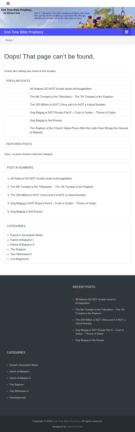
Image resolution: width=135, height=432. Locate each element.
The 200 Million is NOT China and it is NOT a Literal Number (67, 104)
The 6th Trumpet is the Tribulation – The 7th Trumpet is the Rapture (71, 96)
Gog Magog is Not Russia (46, 120)
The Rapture (18, 249)
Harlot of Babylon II (22, 244)
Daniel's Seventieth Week (26, 235)
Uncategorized (19, 258)
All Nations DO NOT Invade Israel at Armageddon (61, 88)
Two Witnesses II (20, 254)
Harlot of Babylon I (21, 239)
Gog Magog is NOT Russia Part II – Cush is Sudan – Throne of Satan (73, 112)
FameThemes (75, 426)
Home (9, 40)
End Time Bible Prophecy (23, 32)
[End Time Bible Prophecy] (67, 17)
